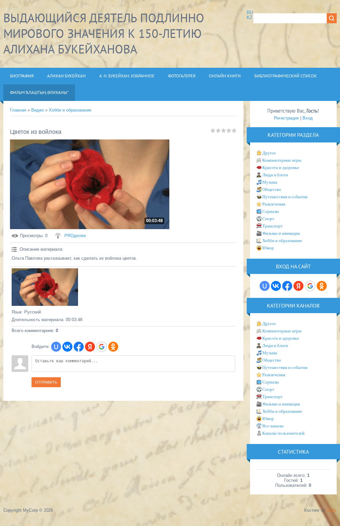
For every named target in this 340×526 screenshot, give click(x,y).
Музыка (269, 182)
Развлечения (273, 204)
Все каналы (273, 425)
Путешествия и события (284, 196)
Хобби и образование (70, 110)
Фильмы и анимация (281, 233)
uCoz (332, 510)
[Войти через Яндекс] (90, 347)
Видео (37, 110)
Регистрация (286, 118)
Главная (18, 110)
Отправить (46, 382)
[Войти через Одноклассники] (113, 347)
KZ (249, 17)
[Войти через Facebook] (79, 347)
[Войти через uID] (56, 347)
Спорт (268, 218)
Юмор (268, 247)
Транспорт (272, 225)
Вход (307, 118)
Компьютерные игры (281, 160)
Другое (269, 152)
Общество (271, 189)
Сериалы (270, 211)
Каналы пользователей (283, 433)
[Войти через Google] (101, 346)
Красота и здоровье (280, 167)
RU (250, 12)
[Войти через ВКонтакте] (67, 347)
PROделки (75, 235)
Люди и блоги (275, 174)
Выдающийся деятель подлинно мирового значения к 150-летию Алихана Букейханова (103, 33)
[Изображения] (45, 287)
